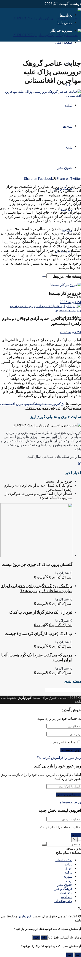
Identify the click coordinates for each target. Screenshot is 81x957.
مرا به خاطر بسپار (63, 742)
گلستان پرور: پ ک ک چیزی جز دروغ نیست (37, 564)
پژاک (61, 404)
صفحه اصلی (63, 42)
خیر (36, 937)
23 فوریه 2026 (70, 332)
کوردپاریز (25, 698)
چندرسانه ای (63, 901)
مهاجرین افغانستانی (14, 404)
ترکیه (68, 105)
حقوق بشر (64, 168)
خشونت (42, 404)
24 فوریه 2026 (70, 302)
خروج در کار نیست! (65, 293)
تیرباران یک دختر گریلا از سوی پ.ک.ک (40, 612)
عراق (68, 868)
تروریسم (53, 404)
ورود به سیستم (70, 802)
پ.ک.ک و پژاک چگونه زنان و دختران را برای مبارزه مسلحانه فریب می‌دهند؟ (36, 588)
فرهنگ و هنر (63, 889)
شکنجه (33, 404)
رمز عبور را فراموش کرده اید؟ (59, 758)
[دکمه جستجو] (44, 276)
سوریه (67, 126)
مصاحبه (66, 897)
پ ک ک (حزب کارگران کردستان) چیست (38, 633)
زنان (69, 147)
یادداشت (66, 893)
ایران (68, 864)
